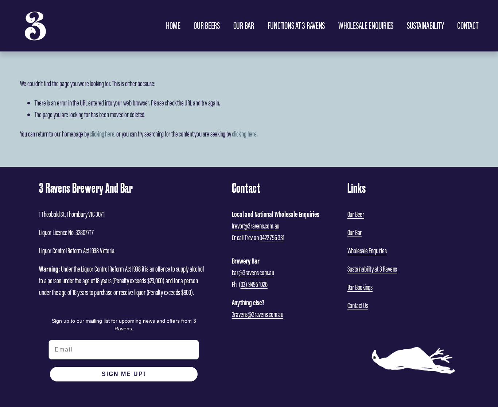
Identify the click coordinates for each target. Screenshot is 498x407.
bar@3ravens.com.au (253, 272)
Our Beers (207, 25)
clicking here (102, 134)
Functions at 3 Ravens (296, 25)
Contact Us (357, 305)
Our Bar (243, 25)
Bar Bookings (360, 287)
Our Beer (355, 214)
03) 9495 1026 (254, 284)
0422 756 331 (272, 237)
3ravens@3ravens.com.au (257, 314)
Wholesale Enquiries (365, 25)
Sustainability (425, 25)
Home (173, 25)
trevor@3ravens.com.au (256, 226)
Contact (467, 25)
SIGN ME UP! (124, 374)
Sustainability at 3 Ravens (372, 269)
